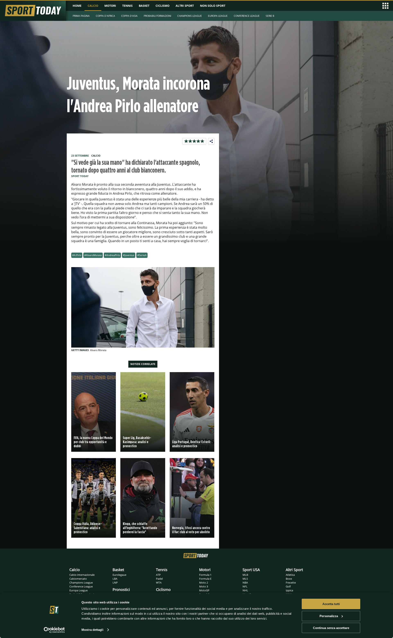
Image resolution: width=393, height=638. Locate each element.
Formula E (205, 578)
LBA (115, 578)
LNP (115, 582)
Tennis (161, 569)
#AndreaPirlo (112, 255)
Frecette (291, 582)
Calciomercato (78, 578)
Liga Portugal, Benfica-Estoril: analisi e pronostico (191, 444)
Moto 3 (203, 586)
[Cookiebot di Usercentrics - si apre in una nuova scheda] (54, 630)
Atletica (290, 575)
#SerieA (142, 255)
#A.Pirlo (76, 255)
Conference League (81, 586)
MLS (245, 578)
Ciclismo (163, 589)
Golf (288, 586)
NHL (245, 590)
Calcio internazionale (82, 575)
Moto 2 (203, 582)
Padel (159, 578)
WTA (158, 582)
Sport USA (251, 569)
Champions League (81, 582)
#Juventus (128, 255)
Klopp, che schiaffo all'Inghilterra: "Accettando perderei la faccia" (140, 528)
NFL (245, 586)
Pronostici (121, 589)
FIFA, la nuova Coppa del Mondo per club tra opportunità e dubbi (93, 442)
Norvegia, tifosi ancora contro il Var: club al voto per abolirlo (191, 530)
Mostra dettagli (92, 629)
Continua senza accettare (331, 628)
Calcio (74, 569)
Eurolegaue (119, 575)
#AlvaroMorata (93, 255)
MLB (245, 575)
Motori (205, 569)
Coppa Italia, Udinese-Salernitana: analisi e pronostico (88, 528)
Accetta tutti (331, 604)
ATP (158, 575)
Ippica (289, 590)
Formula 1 (205, 575)
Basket (118, 569)
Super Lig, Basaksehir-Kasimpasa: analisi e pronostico (137, 442)
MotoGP (204, 590)
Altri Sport (294, 569)
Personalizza (329, 616)
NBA (245, 582)
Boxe (289, 578)
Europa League (78, 590)
